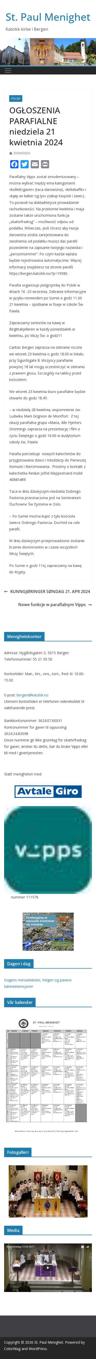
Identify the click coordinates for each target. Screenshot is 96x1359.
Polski (15, 98)
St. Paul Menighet (48, 17)
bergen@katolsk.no (32, 695)
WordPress (38, 1348)
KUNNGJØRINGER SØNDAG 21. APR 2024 (50, 591)
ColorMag (12, 1348)
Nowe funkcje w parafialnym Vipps (52, 604)
